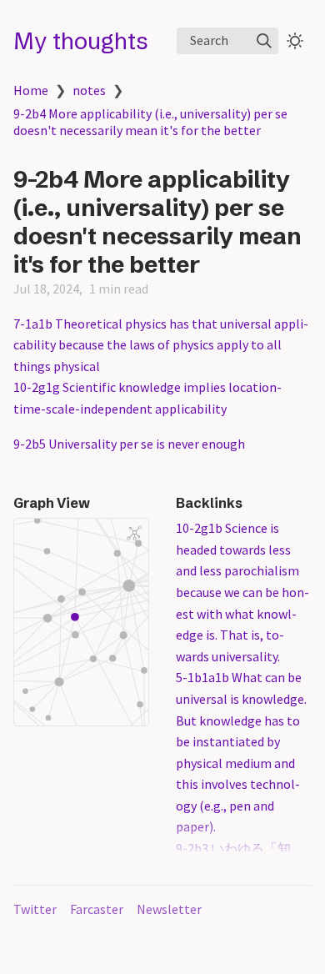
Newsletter (169, 909)
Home (30, 90)
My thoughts (80, 41)
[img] (264, 40)
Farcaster (96, 909)
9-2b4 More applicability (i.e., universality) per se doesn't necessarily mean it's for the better (150, 121)
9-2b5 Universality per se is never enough (129, 443)
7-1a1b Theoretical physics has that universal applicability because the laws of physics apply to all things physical (160, 344)
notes (89, 90)
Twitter (35, 909)
